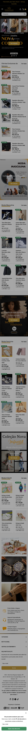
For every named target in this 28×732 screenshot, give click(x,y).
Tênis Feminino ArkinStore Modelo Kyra (18, 130)
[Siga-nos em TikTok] (18, 699)
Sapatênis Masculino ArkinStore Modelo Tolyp (18, 101)
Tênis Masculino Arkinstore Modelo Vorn (7, 224)
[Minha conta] (20, 9)
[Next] (25, 38)
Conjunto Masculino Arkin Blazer (6, 252)
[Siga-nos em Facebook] (10, 699)
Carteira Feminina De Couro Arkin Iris (21, 360)
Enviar (14, 668)
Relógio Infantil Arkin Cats (20, 524)
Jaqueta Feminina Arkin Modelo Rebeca (20, 388)
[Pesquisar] (25, 14)
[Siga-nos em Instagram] (13, 699)
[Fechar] (26, 713)
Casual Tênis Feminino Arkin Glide (18, 87)
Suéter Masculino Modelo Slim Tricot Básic (21, 224)
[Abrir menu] (2, 9)
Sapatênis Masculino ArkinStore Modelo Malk (18, 144)
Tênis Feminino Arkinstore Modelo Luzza (7, 388)
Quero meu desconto (14, 728)
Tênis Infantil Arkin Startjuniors (7, 524)
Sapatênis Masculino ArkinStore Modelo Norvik (19, 115)
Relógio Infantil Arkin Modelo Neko (7, 496)
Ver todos (24, 63)
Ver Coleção (14, 42)
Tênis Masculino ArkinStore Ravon (20, 279)
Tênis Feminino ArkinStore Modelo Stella (7, 416)
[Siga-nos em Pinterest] (15, 699)
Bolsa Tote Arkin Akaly (20, 415)
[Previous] (2, 38)
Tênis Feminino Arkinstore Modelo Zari (18, 72)
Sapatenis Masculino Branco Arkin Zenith (21, 252)
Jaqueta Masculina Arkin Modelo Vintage (7, 280)
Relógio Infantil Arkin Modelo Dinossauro (20, 497)
